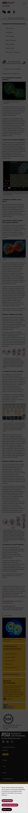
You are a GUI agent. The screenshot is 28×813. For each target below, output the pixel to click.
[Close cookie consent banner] (25, 788)
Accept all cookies (7, 800)
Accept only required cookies (10, 805)
